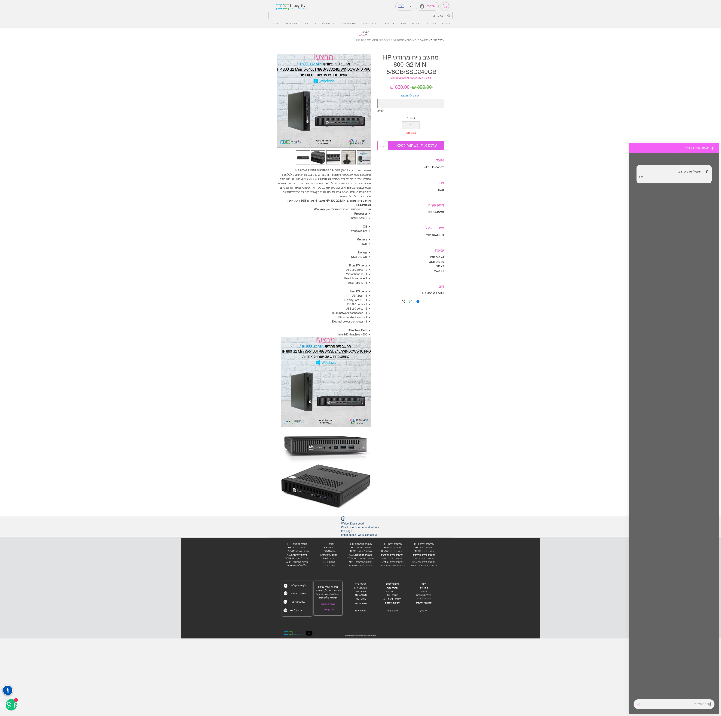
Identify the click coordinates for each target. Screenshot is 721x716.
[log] (674, 425)
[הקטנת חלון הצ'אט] (637, 148)
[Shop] (445, 6)
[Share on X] (403, 301)
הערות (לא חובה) (410, 95)
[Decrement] (416, 125)
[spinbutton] (411, 125)
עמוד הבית (437, 40)
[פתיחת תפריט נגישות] (8, 690)
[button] (416, 23)
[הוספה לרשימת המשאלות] (382, 145)
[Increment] (405, 125)
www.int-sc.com (298, 593)
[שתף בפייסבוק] (418, 301)
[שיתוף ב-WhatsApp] (411, 301)
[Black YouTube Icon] (309, 633)
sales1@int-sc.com (298, 610)
